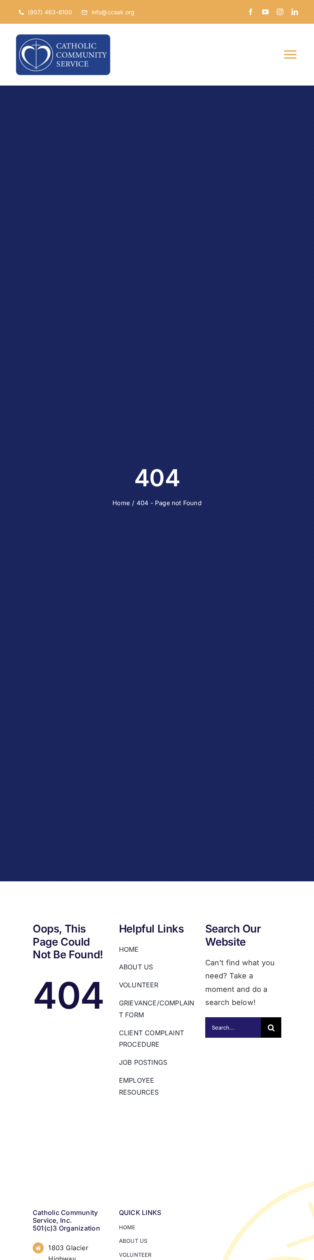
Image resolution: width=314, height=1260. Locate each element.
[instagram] (280, 12)
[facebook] (250, 12)
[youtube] (265, 12)
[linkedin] (295, 12)
